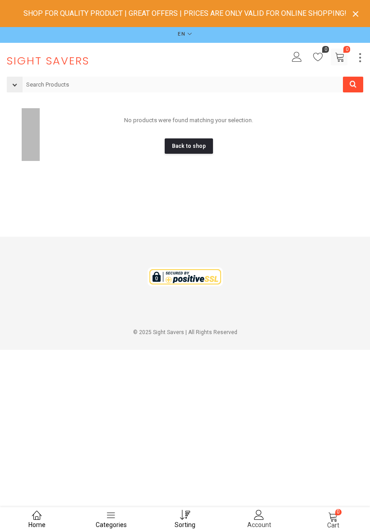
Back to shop (189, 146)
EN (182, 34)
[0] (318, 59)
